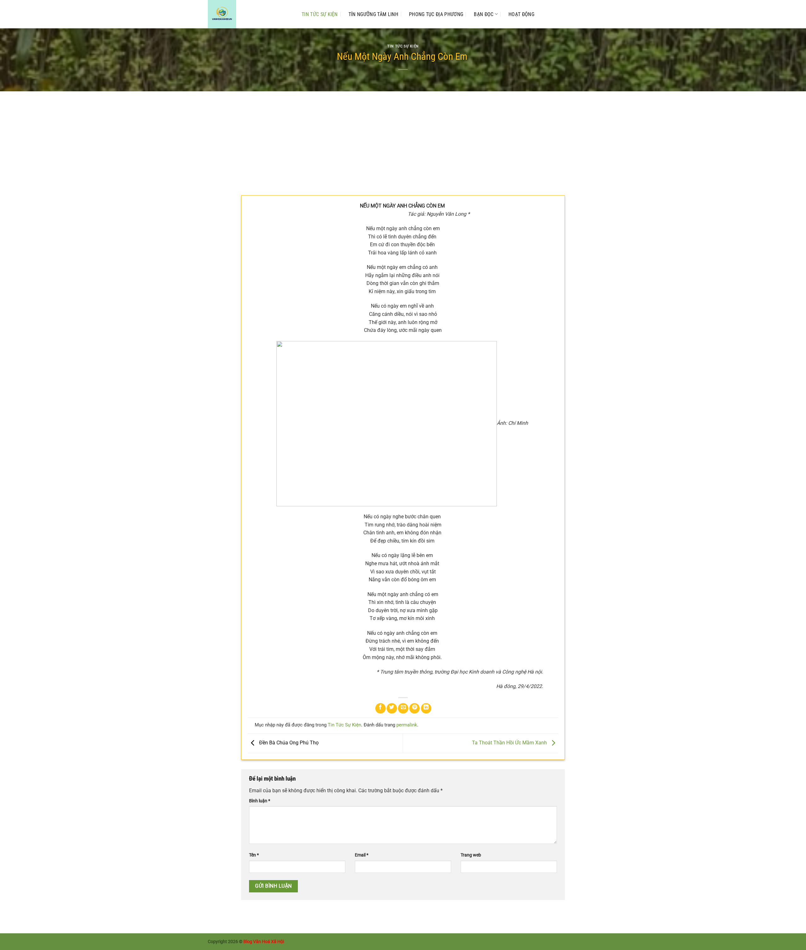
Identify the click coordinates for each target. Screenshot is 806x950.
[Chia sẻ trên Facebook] (380, 708)
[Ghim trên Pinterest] (414, 708)
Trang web (471, 855)
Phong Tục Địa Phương (436, 14)
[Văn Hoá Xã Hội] (248, 14)
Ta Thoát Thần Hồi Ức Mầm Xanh (510, 743)
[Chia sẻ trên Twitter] (392, 708)
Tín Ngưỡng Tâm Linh (373, 14)
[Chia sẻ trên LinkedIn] (426, 708)
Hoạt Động (521, 14)
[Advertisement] (403, 138)
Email (361, 855)
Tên (254, 855)
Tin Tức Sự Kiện (320, 14)
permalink (406, 725)
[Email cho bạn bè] (403, 708)
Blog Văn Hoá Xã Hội (263, 941)
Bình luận (259, 801)
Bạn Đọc (483, 14)
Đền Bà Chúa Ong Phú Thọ (288, 743)
